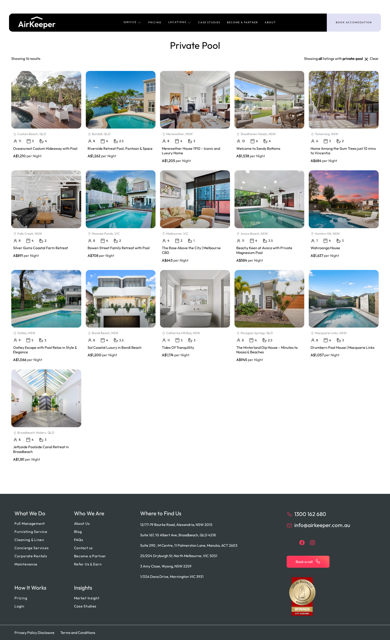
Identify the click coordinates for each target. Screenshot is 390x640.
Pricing (155, 22)
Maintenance (25, 564)
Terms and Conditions (77, 632)
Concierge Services (31, 548)
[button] (132, 23)
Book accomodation (354, 22)
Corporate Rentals (30, 556)
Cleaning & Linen (29, 539)
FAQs (78, 539)
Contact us (83, 548)
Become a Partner (242, 22)
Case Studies (209, 22)
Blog (78, 531)
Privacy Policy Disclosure (34, 632)
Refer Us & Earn (88, 564)
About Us (82, 523)
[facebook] (302, 543)
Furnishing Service (30, 531)
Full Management (29, 523)
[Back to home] (37, 23)
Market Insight (87, 598)
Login (19, 606)
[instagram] (312, 543)
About (270, 22)
